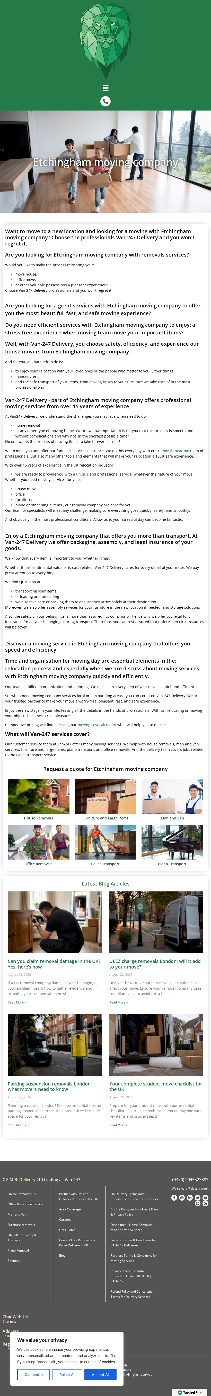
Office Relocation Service (25, 1204)
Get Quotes (67, 1230)
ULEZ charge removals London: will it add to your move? (155, 964)
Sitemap (14, 1260)
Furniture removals (21, 1224)
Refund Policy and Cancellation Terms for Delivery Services (132, 1294)
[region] (67, 1359)
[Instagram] (182, 1197)
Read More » (17, 1002)
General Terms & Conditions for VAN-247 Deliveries (133, 1242)
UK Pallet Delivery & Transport (22, 1237)
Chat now (9, 1321)
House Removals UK (22, 1194)
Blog (62, 1255)
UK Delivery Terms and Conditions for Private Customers (134, 1196)
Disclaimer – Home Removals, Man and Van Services (132, 1227)
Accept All (100, 1374)
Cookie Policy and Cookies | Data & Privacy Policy (134, 1212)
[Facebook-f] (174, 1197)
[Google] (205, 1203)
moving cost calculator (97, 724)
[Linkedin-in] (189, 1197)
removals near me (173, 450)
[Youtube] (205, 1197)
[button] (105, 89)
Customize (34, 1374)
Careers (65, 1219)
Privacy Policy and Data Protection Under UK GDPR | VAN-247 (131, 1276)
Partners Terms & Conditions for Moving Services (134, 1258)
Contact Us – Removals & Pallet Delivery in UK (77, 1242)
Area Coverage (70, 1209)
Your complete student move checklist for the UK (155, 1086)
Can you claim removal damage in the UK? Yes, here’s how (54, 964)
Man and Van (17, 1214)
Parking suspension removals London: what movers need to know (50, 1086)
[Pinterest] (197, 1203)
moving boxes (101, 381)
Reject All (67, 1374)
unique (82, 474)
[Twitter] (197, 1197)
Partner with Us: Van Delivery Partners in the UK (78, 1196)
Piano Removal (18, 1250)
